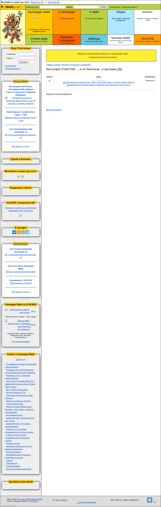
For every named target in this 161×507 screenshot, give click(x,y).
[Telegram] (27, 232)
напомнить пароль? (13, 69)
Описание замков (13, 466)
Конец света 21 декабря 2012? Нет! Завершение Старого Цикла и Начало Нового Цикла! (20, 384)
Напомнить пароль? (130, 7)
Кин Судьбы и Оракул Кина (17, 390)
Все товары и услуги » (21, 146)
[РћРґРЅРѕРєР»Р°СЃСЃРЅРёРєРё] (18, 232)
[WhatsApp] (23, 232)
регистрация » (10, 66)
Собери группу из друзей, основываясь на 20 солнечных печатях (17, 438)
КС (50, 80)
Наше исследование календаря (18, 469)
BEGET (65, 500)
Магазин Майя (21, 81)
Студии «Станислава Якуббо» (30, 499)
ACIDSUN (34, 501)
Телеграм (51, 2)
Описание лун (11, 463)
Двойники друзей (13, 443)
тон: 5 (33, 311)
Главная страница (53, 65)
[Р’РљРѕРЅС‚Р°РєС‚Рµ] (14, 232)
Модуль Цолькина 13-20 (15, 392)
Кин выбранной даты (14, 415)
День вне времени (13, 452)
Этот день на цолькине (21, 341)
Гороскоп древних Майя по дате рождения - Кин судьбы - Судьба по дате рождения (19, 409)
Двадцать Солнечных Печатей (18, 401)
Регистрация (115, 7)
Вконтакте (35, 2)
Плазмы (9, 460)
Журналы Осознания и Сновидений (76, 65)
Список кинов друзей (14, 404)
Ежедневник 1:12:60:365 (20, 280)
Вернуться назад (53, 110)
